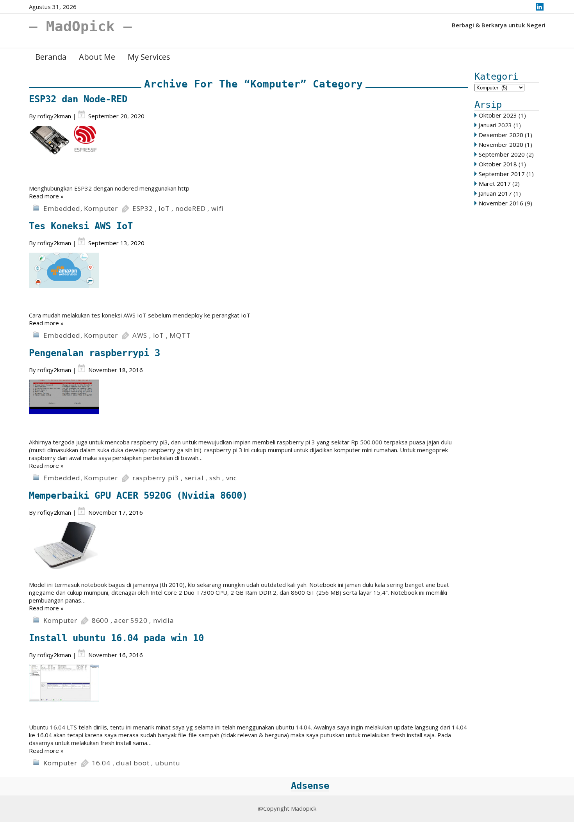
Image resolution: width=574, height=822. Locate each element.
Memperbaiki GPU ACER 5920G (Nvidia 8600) (138, 495)
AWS (139, 335)
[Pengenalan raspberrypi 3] (248, 409)
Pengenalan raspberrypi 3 (94, 353)
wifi (217, 208)
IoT (164, 208)
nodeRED (190, 208)
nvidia (163, 620)
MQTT (180, 335)
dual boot (132, 762)
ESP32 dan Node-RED (78, 99)
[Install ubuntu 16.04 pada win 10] (248, 694)
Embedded (61, 208)
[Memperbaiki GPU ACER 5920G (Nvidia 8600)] (248, 551)
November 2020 (501, 144)
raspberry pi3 (155, 477)
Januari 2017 (495, 193)
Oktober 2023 (498, 115)
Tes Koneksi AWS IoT (81, 226)
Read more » (46, 196)
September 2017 (502, 174)
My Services (149, 57)
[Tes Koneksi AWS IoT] (248, 282)
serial (194, 477)
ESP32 (142, 208)
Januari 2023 (495, 125)
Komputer (101, 208)
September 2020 (502, 154)
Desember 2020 (501, 135)
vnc (231, 477)
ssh (214, 477)
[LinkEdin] (539, 7)
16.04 (101, 762)
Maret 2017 (495, 183)
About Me (97, 57)
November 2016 (501, 203)
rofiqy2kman (54, 116)
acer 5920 (130, 620)
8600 (100, 620)
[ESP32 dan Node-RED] (248, 155)
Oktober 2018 (498, 164)
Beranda (50, 57)
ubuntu (167, 762)
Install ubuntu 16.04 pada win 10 (116, 638)
